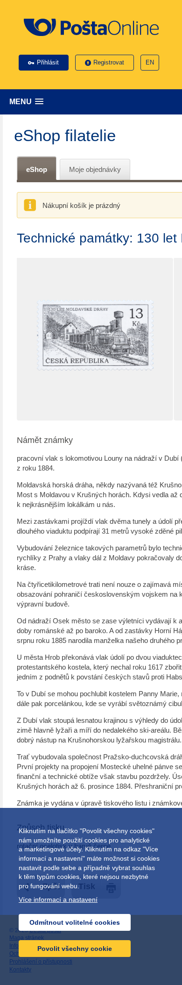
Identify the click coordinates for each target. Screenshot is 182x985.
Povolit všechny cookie (74, 948)
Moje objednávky (95, 169)
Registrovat (108, 62)
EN (150, 62)
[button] (93, 101)
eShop (36, 169)
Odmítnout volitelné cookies (74, 922)
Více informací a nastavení (58, 899)
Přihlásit (48, 62)
